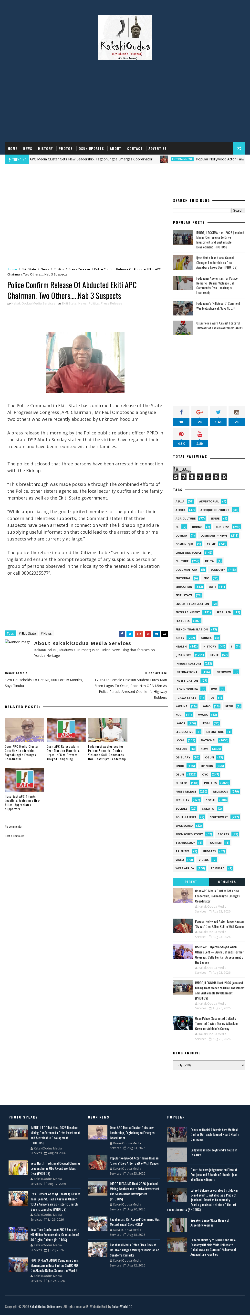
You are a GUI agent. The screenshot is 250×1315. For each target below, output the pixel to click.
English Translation (192, 604)
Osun (180, 774)
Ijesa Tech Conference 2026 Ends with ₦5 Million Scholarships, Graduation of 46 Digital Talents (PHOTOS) (55, 1234)
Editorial (183, 578)
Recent (191, 881)
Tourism (215, 842)
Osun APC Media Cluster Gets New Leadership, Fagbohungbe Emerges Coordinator (22, 752)
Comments (227, 881)
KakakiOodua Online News (46, 1306)
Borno (197, 527)
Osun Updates (91, 148)
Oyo (205, 774)
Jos (211, 697)
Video (180, 860)
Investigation (187, 680)
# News (46, 633)
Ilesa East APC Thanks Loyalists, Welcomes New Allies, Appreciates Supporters (22, 802)
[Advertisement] (125, 103)
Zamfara (218, 868)
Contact (135, 148)
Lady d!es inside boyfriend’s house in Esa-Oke (213, 1152)
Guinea (206, 638)
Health (181, 646)
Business (222, 527)
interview (223, 672)
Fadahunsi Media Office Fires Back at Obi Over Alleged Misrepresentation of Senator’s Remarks (134, 1249)
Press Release (79, 269)
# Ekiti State (27, 633)
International (187, 672)
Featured (224, 612)
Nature (181, 749)
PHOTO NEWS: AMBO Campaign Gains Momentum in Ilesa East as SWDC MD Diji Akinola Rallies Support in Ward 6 (55, 1265)
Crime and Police (188, 552)
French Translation (192, 629)
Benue (214, 518)
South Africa (186, 817)
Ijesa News (183, 655)
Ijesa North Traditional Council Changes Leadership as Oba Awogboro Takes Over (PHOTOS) (216, 262)
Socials (181, 808)
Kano (206, 706)
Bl (177, 527)
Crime (211, 544)
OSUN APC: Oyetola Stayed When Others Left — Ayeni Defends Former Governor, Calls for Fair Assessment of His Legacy (220, 954)
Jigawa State (186, 697)
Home (12, 148)
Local (180, 740)
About (115, 148)
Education (184, 587)
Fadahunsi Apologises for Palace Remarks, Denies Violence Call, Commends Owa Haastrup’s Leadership (107, 752)
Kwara (203, 714)
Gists (180, 638)
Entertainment (160, 159)
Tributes (182, 851)
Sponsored (184, 825)
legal (206, 723)
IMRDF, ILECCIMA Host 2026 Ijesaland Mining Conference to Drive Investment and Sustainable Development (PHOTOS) (220, 239)
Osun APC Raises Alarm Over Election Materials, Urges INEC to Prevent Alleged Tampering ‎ (63, 752)
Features (183, 621)
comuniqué (184, 544)
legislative (184, 732)
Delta (209, 561)
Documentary (187, 569)
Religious (220, 791)
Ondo (180, 766)
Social (211, 800)
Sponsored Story (189, 834)
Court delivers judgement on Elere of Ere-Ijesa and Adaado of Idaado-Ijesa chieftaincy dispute (213, 1174)
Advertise (157, 148)
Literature (215, 732)
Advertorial (209, 501)
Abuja (180, 501)
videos (204, 860)
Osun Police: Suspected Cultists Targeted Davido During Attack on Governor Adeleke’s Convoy (216, 1023)
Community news (214, 535)
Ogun (209, 757)
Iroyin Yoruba (187, 689)
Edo (206, 578)
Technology (185, 842)
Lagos (180, 723)
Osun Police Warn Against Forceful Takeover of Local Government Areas (219, 325)
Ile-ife (214, 655)
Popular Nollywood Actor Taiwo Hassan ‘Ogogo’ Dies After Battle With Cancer (219, 924)
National (208, 740)
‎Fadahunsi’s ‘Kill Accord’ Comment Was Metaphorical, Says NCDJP (218, 306)
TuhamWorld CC (122, 1306)
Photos (66, 148)
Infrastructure (188, 663)
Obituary (183, 757)
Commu (181, 535)
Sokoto (208, 808)
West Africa (185, 868)
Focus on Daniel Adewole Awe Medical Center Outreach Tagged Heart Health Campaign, (214, 1134)
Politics (59, 269)
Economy (218, 569)
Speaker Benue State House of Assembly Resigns (209, 1222)
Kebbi (229, 706)
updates (209, 851)
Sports (223, 834)
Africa (181, 510)
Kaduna (182, 706)
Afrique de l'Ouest (214, 510)
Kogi (179, 714)
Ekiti (212, 587)
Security (182, 800)
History (45, 148)
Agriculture (186, 518)
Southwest (219, 817)
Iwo (214, 689)
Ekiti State (29, 269)
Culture (182, 561)
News (27, 148)
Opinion (207, 766)
